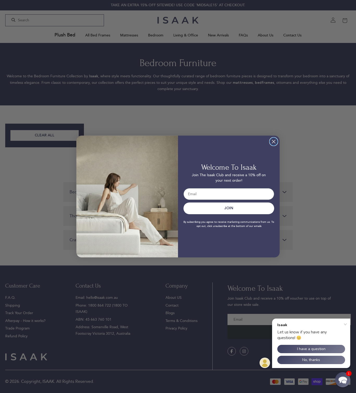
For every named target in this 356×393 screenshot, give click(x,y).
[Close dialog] (274, 141)
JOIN (228, 208)
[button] (342, 379)
